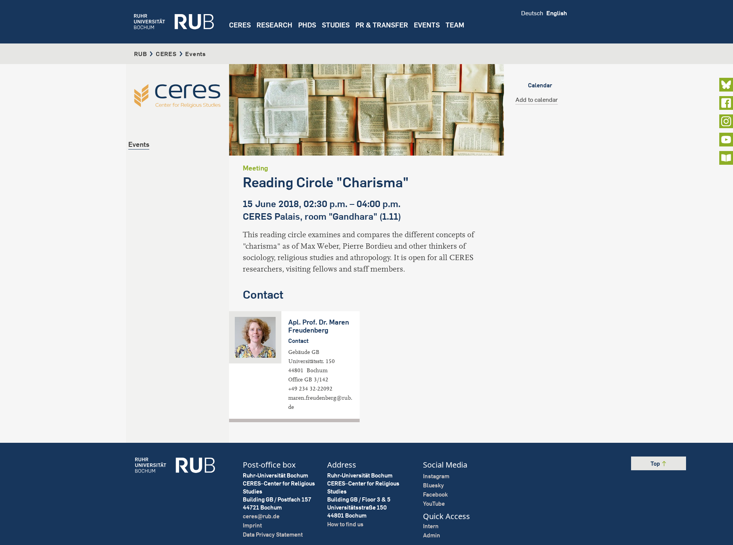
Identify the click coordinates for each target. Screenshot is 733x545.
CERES (240, 25)
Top (656, 463)
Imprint (252, 525)
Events (427, 25)
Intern (431, 526)
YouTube (434, 503)
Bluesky (433, 485)
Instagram (436, 476)
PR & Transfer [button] (381, 25)
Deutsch (532, 13)
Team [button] (455, 25)
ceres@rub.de (261, 516)
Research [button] (274, 25)
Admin (431, 535)
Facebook (435, 494)
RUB (140, 54)
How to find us (345, 524)
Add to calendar (536, 99)
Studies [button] (336, 25)
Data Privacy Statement (273, 534)
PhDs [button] (307, 25)
